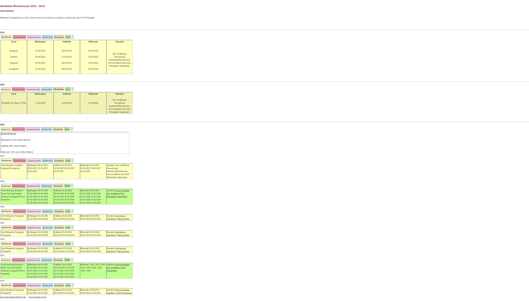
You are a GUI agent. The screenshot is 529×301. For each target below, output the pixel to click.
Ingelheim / (112, 219)
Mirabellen (59, 37)
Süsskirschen (19, 37)
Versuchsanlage (122, 190)
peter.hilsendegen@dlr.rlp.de (13, 297)
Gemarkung (120, 216)
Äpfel (68, 37)
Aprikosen (6, 89)
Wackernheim (123, 219)
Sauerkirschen (34, 37)
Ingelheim (111, 293)
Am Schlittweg (113, 193)
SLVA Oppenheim (124, 293)
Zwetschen (48, 37)
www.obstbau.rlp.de (37, 297)
